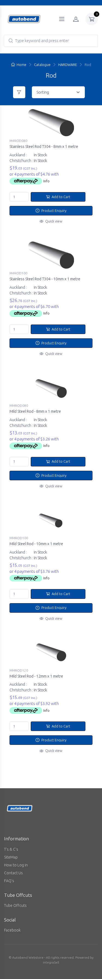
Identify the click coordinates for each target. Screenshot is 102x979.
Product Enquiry (53, 210)
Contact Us (13, 873)
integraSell (51, 962)
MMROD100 (19, 538)
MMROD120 (19, 670)
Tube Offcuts (15, 905)
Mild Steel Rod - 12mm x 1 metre (36, 676)
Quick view (53, 221)
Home (21, 64)
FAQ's (9, 881)
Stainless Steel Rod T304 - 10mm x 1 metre (45, 279)
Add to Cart (60, 197)
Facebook (12, 930)
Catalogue (42, 64)
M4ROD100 (18, 273)
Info (46, 181)
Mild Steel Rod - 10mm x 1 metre (36, 544)
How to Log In (16, 865)
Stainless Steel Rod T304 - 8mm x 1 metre (44, 146)
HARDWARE (67, 64)
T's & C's (11, 849)
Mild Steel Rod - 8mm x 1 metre (35, 411)
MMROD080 (19, 405)
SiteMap (11, 857)
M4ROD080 (18, 140)
